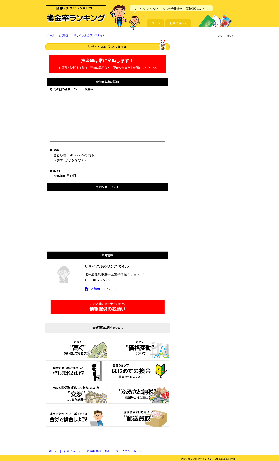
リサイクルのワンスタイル (89, 35)
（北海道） (64, 35)
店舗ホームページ (103, 289)
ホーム (155, 23)
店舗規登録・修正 (98, 451)
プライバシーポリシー (130, 451)
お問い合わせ (178, 23)
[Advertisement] (107, 221)
